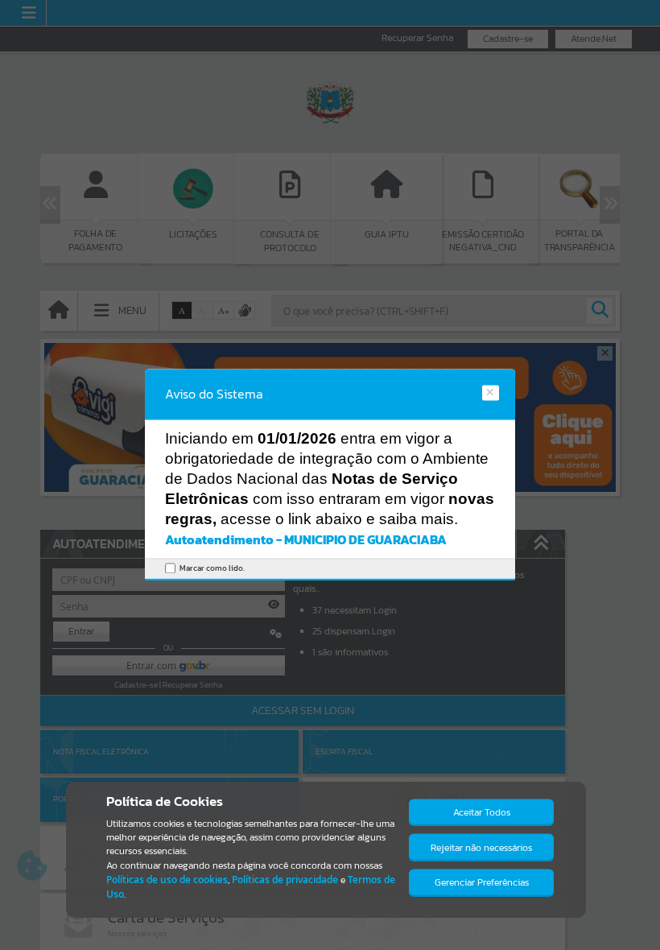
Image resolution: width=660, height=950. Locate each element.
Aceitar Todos (481, 812)
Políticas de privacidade (285, 879)
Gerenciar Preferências (482, 882)
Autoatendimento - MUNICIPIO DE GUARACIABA (306, 539)
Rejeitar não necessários (481, 848)
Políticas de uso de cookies (167, 879)
